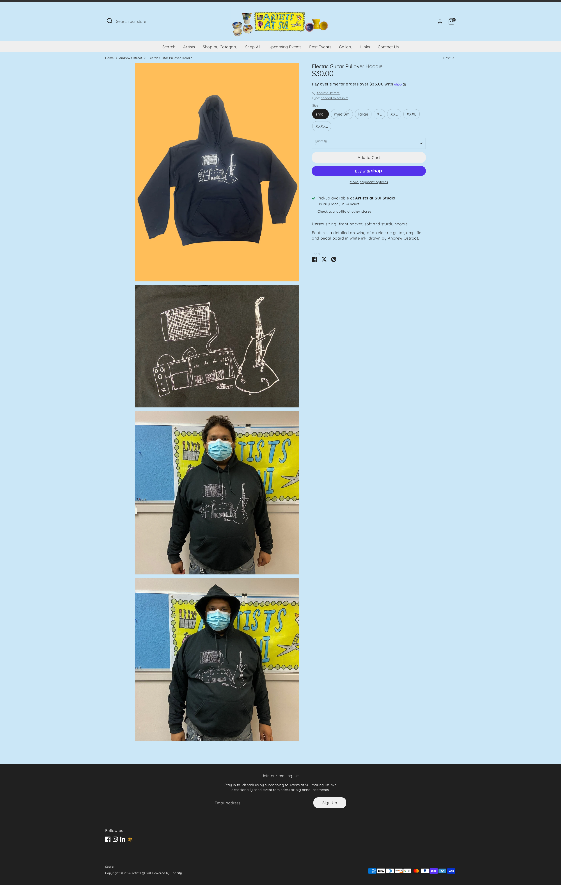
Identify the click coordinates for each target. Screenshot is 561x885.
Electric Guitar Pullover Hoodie (169, 58)
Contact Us (388, 46)
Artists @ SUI (141, 873)
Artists (189, 46)
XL (379, 114)
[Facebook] (107, 839)
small (320, 114)
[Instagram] (115, 839)
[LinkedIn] (122, 839)
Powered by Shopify (167, 873)
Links (365, 46)
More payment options (369, 182)
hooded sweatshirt (334, 98)
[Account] (440, 21)
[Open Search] (109, 20)
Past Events (320, 46)
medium (342, 114)
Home (109, 58)
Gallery (346, 46)
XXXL (412, 114)
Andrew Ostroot (130, 58)
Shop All (253, 46)
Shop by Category (220, 46)
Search (169, 46)
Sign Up (329, 802)
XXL (394, 114)
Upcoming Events (285, 46)
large (363, 114)
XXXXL (322, 126)
